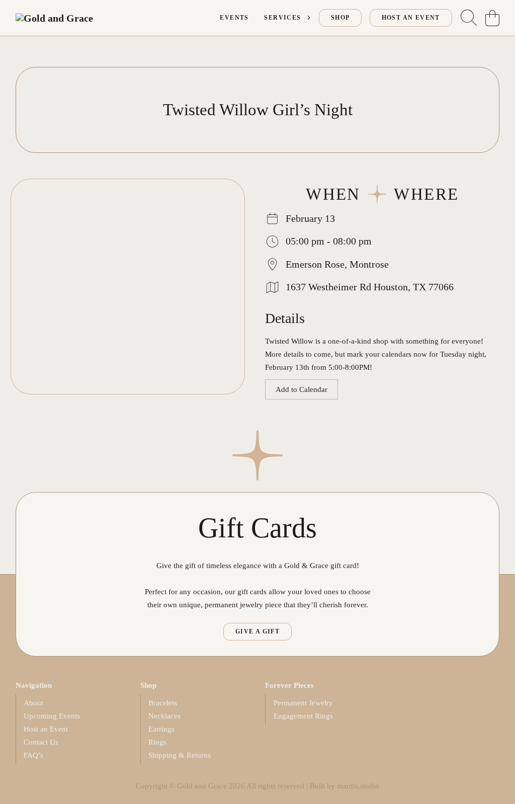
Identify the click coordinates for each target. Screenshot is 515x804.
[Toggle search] (469, 18)
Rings (157, 742)
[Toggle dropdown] (308, 17)
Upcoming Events (52, 715)
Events (234, 17)
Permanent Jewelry (303, 702)
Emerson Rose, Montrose (337, 264)
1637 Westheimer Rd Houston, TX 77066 (370, 286)
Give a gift (257, 631)
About (33, 702)
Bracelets (162, 702)
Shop (340, 17)
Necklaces (164, 715)
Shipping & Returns (179, 755)
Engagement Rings (303, 715)
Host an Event (46, 729)
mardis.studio (358, 785)
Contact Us (41, 742)
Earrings (161, 729)
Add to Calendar (301, 389)
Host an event (411, 17)
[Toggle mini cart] (492, 18)
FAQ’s (33, 755)
